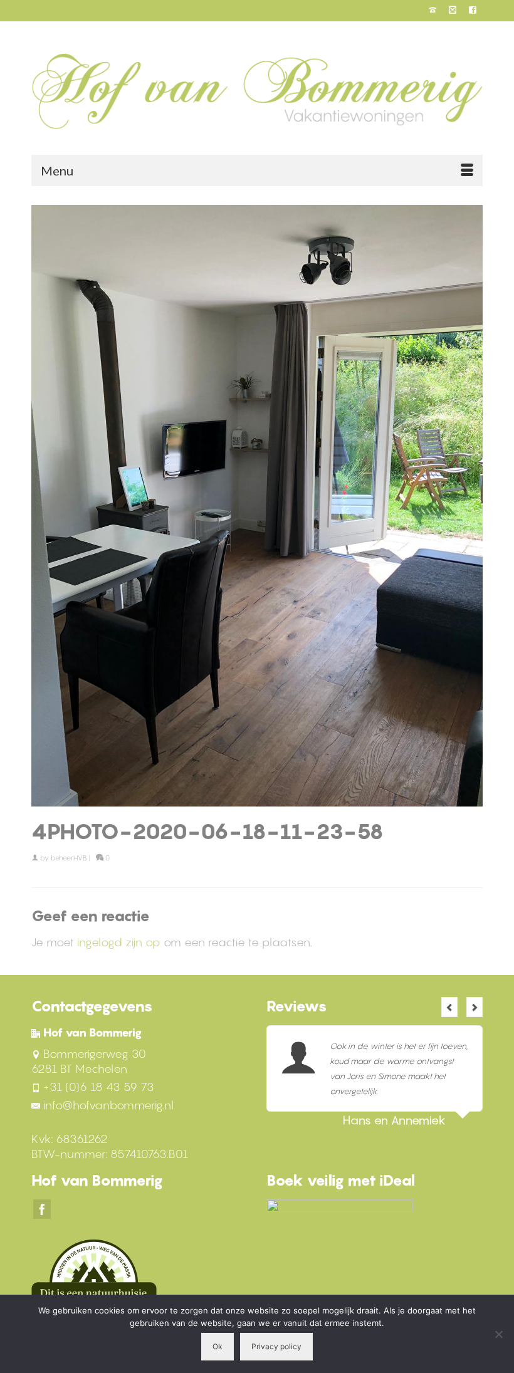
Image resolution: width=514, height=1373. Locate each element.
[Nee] (498, 1334)
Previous (449, 1007)
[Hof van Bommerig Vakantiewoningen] (257, 91)
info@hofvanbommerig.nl (108, 1105)
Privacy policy (276, 1346)
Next (474, 1007)
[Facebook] (42, 1209)
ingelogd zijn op (118, 942)
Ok (217, 1346)
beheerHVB (69, 858)
